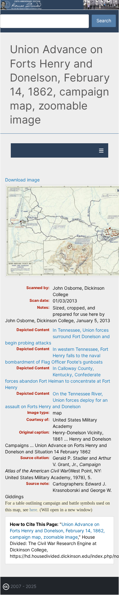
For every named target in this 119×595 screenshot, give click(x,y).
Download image (22, 179)
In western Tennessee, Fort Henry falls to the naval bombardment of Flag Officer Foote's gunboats (56, 355)
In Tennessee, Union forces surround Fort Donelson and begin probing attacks (57, 336)
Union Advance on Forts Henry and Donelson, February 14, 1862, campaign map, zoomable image (57, 530)
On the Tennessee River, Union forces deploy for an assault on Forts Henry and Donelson (56, 400)
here (33, 509)
